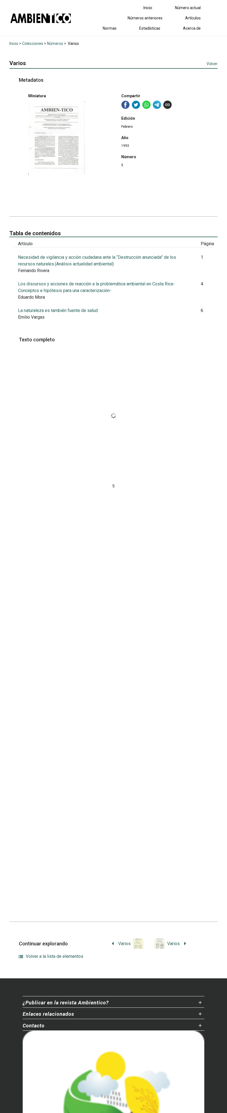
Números (55, 43)
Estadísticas (149, 28)
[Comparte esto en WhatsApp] (146, 105)
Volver (212, 64)
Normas (110, 28)
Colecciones (32, 43)
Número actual (188, 8)
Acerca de (192, 28)
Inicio (147, 8)
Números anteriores (145, 18)
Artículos (193, 18)
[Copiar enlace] (167, 105)
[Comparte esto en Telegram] (157, 105)
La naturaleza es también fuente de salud (58, 310)
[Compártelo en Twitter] (136, 105)
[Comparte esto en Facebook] (125, 105)
